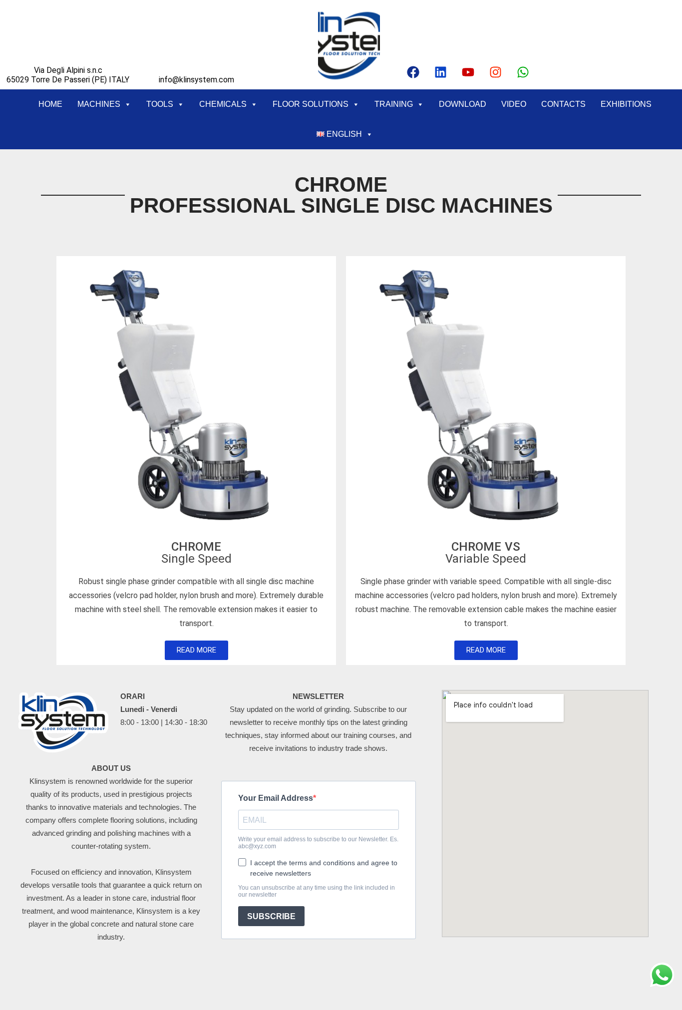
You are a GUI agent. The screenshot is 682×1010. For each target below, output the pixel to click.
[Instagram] (495, 71)
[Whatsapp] (523, 71)
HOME (50, 104)
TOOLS (159, 104)
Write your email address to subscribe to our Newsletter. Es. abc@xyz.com (318, 843)
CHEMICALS (223, 104)
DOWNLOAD (462, 104)
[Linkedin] (440, 71)
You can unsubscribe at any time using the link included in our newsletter (316, 891)
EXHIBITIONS (626, 104)
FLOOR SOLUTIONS (310, 104)
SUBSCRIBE (271, 916)
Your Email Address (275, 798)
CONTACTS (563, 104)
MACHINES (98, 104)
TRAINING (393, 104)
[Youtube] (468, 71)
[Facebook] (413, 71)
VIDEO (513, 104)
